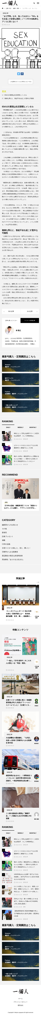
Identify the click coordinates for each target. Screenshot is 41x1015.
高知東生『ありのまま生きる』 (13, 559)
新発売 (4, 532)
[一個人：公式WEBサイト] (10, 3)
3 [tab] (22, 497)
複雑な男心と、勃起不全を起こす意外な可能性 (19, 98)
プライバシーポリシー (20, 1002)
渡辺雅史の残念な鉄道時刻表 (12, 556)
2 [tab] (20, 497)
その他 (4, 529)
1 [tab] (18, 497)
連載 (3, 540)
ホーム (20, 998)
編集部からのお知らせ (10, 525)
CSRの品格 (6, 544)
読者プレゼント (7, 536)
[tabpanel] (20, 494)
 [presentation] (38, 582)
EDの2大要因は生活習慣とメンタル (16, 95)
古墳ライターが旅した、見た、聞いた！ (16, 548)
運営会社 (20, 1005)
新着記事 (25, 439)
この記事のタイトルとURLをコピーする (20, 81)
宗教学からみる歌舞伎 (10, 552)
